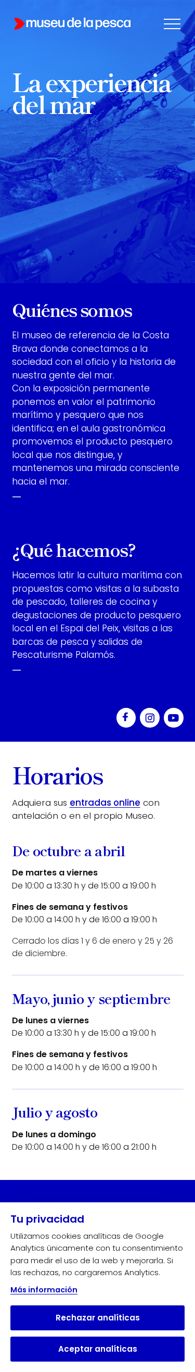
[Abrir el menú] (172, 23)
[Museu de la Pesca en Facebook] (126, 718)
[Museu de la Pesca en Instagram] (150, 718)
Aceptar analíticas (97, 1348)
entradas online (105, 802)
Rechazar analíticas (98, 1317)
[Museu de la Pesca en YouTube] (174, 718)
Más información (43, 1290)
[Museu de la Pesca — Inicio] (72, 23)
